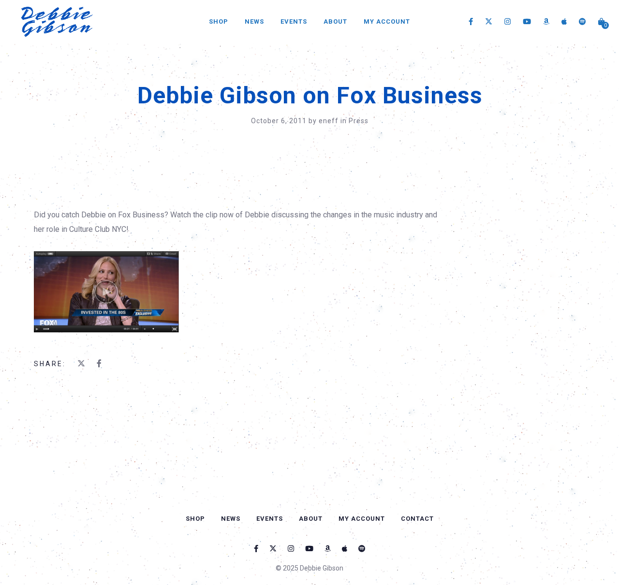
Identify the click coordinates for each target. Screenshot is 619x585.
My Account (387, 21)
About (335, 21)
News (254, 21)
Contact (417, 518)
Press (358, 121)
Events (293, 21)
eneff (329, 121)
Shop (218, 21)
